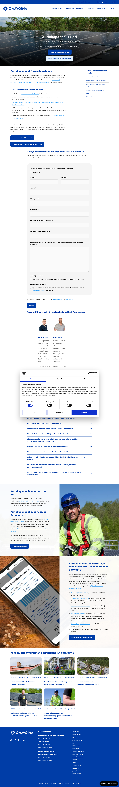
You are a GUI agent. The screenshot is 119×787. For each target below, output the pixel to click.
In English (113, 2)
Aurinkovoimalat (30, 14)
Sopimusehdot (76, 773)
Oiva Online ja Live (70, 2)
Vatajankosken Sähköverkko (80, 598)
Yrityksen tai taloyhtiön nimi (40, 231)
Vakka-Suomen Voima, (78, 614)
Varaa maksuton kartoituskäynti (59, 58)
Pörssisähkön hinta (84, 2)
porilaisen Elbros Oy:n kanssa (29, 501)
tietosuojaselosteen (38, 290)
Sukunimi (64, 177)
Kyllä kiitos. (36, 172)
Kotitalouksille (57, 8)
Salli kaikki (84, 412)
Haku (112, 8)
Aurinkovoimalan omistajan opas (82, 637)
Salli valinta (59, 412)
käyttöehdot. (69, 299)
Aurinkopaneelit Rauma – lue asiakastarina (27, 144)
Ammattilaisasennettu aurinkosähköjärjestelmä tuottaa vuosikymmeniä (58, 715)
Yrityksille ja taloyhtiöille (74, 8)
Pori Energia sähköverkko (79, 593)
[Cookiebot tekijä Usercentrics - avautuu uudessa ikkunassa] (89, 373)
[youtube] (24, 740)
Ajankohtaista (102, 8)
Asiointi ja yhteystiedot (100, 2)
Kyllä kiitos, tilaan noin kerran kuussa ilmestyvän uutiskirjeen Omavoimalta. (58, 279)
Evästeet (54, 783)
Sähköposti (34, 199)
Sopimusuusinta (77, 754)
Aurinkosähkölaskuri (93, 77)
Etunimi (32, 177)
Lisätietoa (90, 8)
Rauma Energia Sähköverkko (80, 624)
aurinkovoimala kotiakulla (30, 94)
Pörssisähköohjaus (78, 751)
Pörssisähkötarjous (92, 97)
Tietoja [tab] (86, 379)
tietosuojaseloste (57, 299)
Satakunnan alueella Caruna (80, 606)
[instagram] (11, 740)
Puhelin (32, 188)
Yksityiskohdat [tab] (59, 379)
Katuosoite (34, 209)
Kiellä (34, 412)
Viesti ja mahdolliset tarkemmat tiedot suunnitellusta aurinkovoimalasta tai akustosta (56, 243)
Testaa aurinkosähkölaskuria (59, 52)
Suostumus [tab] (33, 379)
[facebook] (15, 740)
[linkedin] (19, 740)
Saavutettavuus (64, 783)
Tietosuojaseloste (43, 783)
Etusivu (12, 14)
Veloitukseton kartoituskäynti (96, 80)
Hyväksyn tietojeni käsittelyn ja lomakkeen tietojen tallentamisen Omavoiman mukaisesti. (58, 289)
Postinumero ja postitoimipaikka (41, 220)
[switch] (49, 405)
